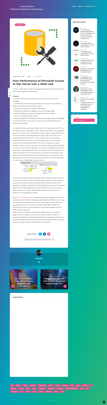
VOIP (62, 391)
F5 (90, 385)
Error (71, 385)
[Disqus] (39, 317)
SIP (88, 388)
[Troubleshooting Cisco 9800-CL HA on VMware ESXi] (76, 52)
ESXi (78, 385)
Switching (14, 391)
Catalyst (32, 385)
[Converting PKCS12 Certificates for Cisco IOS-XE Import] (76, 43)
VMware (48, 391)
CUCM (57, 385)
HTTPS (21, 388)
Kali (28, 388)
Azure (25, 385)
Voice (56, 391)
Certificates (42, 385)
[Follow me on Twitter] (39, 262)
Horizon (13, 388)
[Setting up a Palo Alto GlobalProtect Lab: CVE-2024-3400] (76, 69)
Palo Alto (60, 388)
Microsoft (42, 388)
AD (12, 385)
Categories (76, 117)
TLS (22, 391)
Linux (34, 388)
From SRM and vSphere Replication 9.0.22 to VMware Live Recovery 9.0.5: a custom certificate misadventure (87, 34)
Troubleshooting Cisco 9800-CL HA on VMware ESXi (87, 53)
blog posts (29, 197)
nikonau (39, 258)
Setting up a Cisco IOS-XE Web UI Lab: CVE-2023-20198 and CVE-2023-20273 (87, 91)
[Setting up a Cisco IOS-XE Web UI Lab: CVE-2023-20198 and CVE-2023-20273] (76, 89)
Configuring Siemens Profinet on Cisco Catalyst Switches (87, 62)
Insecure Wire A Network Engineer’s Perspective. (26, 7)
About (80, 6)
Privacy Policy (88, 6)
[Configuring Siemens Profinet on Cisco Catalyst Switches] (76, 60)
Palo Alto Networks (71, 388)
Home (74, 6)
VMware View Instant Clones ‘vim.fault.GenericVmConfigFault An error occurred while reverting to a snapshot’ (87, 104)
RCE (82, 388)
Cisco (50, 385)
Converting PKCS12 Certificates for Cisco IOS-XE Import (87, 45)
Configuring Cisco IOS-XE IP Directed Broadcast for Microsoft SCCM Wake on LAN (87, 81)
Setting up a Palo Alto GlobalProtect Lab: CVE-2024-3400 (87, 70)
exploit (85, 385)
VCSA (41, 391)
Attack (18, 385)
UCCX (28, 391)
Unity (34, 391)
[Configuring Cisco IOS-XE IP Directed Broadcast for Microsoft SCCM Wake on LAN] (76, 77)
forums (20, 197)
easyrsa (65, 385)
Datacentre (20, 24)
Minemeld (51, 388)
